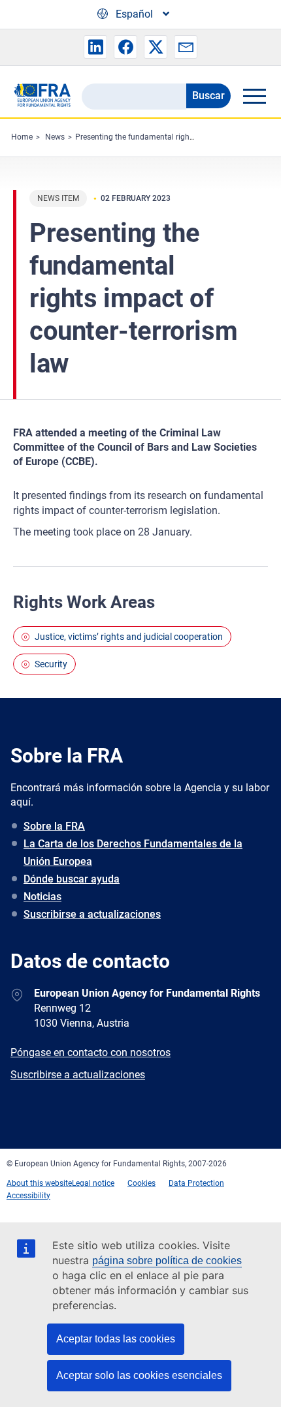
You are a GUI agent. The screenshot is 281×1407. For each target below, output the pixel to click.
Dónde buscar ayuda (72, 879)
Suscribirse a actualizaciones (92, 914)
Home (22, 137)
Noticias (42, 896)
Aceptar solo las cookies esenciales (139, 1375)
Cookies (141, 1183)
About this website (39, 1183)
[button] (95, 47)
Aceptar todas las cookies (115, 1338)
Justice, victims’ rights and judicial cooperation (129, 636)
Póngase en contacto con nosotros (90, 1052)
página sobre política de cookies (167, 1260)
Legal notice (93, 1183)
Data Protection (196, 1183)
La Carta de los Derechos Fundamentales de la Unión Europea (133, 853)
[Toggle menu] (254, 96)
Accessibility (28, 1195)
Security (51, 664)
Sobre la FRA (54, 826)
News (55, 137)
